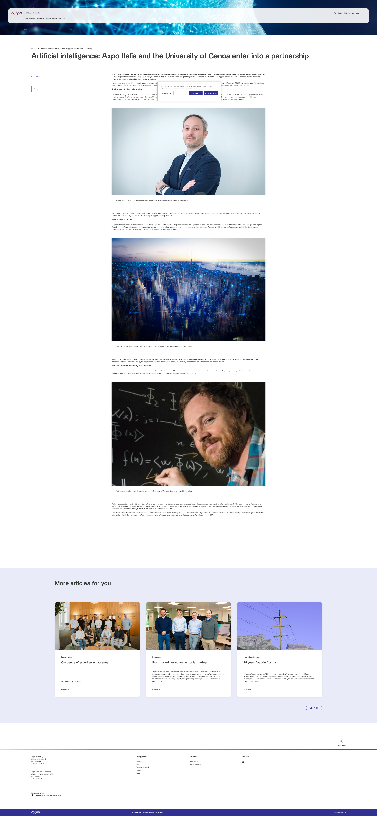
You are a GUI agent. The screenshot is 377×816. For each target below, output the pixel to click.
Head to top (342, 745)
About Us (62, 18)
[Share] (32, 77)
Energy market (38, 89)
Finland (28, 13)
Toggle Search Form (364, 13)
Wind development (142, 767)
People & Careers (51, 18)
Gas (137, 764)
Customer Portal (349, 13)
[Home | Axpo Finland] (17, 13)
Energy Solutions (29, 18)
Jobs (357, 13)
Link (113, 519)
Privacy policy (136, 812)
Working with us (195, 764)
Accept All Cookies (211, 93)
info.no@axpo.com (38, 793)
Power (138, 761)
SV (36, 13)
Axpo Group (338, 13)
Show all (314, 708)
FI (33, 13)
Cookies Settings (167, 93)
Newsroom (40, 18)
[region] (189, 92)
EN (39, 13)
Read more (65, 689)
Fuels (138, 773)
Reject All (196, 93)
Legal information (148, 812)
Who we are (194, 761)
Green (138, 770)
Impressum (159, 812)
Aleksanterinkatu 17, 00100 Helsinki (48, 795)
